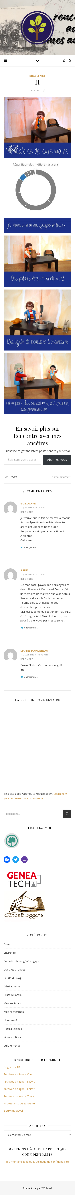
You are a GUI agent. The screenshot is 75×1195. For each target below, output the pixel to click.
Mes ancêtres (12, 1003)
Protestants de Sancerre (19, 1103)
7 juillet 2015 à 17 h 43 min (34, 654)
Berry (7, 944)
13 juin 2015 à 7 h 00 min (32, 574)
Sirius (24, 570)
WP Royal (47, 1188)
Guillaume (28, 503)
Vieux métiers (12, 1037)
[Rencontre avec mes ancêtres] (37, 27)
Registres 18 (12, 1067)
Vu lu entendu (12, 1045)
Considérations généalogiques (23, 961)
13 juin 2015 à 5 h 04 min (32, 507)
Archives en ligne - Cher (18, 1074)
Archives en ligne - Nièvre (19, 1081)
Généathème (12, 986)
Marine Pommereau (34, 650)
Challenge (37, 76)
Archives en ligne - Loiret (19, 1089)
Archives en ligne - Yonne (19, 1096)
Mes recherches (14, 1011)
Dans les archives (14, 969)
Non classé (10, 1020)
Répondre (26, 512)
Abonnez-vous (57, 460)
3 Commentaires (61, 477)
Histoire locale (13, 995)
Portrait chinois (13, 1028)
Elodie (13, 477)
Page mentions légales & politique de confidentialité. (36, 1161)
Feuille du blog (12, 978)
